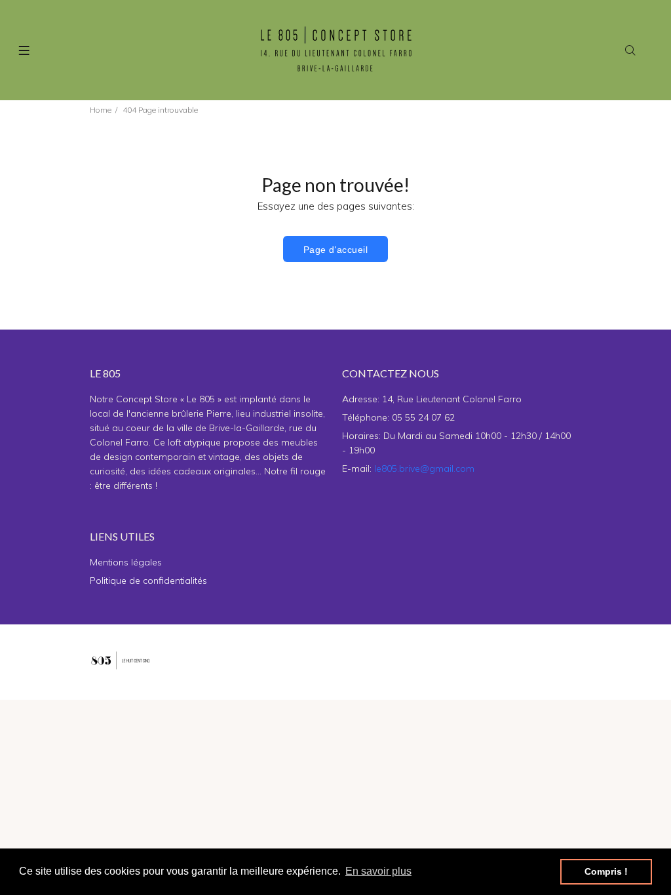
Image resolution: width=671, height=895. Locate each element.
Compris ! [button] (606, 871)
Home (100, 110)
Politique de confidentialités (148, 580)
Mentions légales (126, 562)
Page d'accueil (335, 249)
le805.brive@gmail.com (424, 468)
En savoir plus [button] (378, 871)
